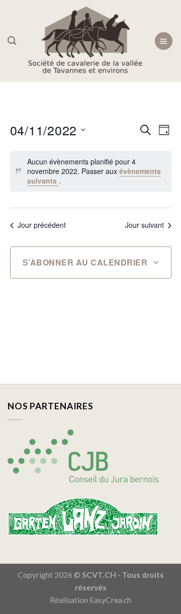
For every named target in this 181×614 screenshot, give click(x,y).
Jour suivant (144, 225)
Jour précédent (42, 225)
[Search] (12, 41)
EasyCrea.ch (110, 599)
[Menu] (163, 41)
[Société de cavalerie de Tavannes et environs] (85, 41)
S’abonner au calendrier (85, 262)
